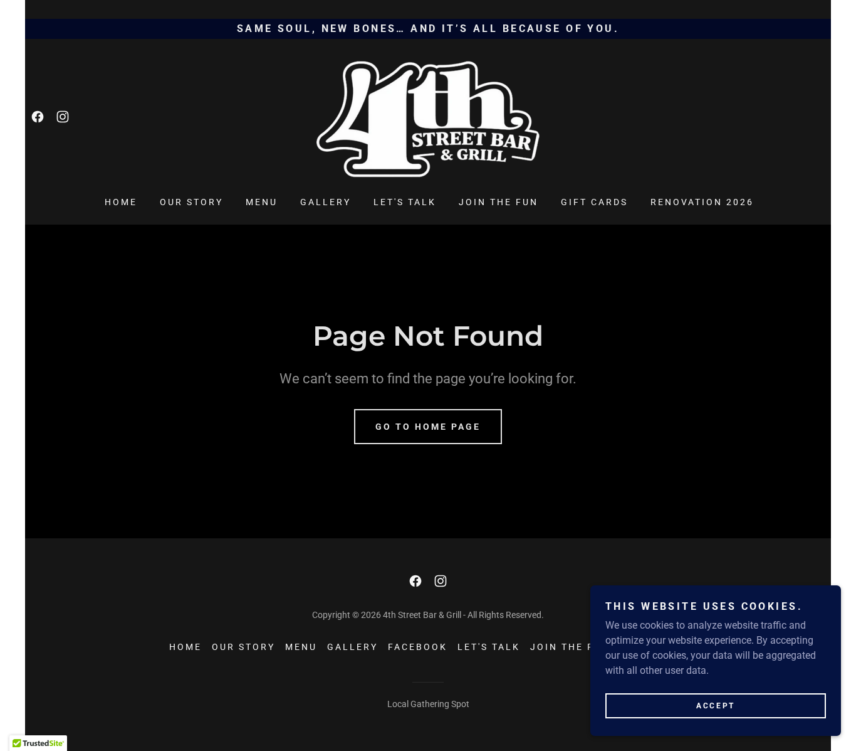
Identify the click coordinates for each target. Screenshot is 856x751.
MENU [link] (262, 202)
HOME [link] (121, 202)
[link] (37, 116)
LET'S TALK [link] (404, 202)
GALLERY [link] (325, 202)
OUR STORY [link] (191, 202)
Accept (715, 705)
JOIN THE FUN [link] (498, 202)
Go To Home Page (428, 427)
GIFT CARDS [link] (594, 202)
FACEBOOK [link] (417, 647)
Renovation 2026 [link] (702, 202)
